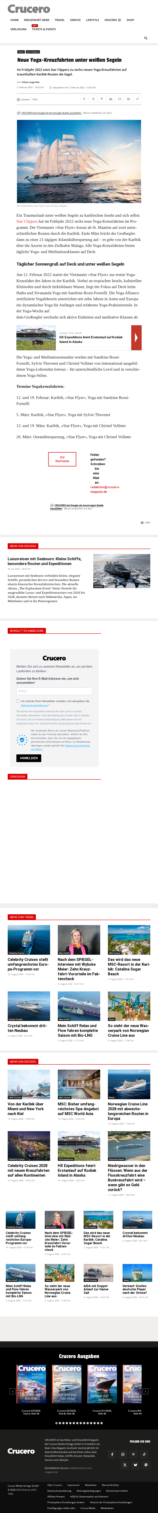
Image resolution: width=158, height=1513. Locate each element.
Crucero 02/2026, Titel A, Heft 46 (31, 1412)
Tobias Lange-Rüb (31, 82)
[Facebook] (84, 99)
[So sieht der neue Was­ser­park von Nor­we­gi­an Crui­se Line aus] (129, 1006)
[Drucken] (128, 99)
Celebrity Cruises (16, 953)
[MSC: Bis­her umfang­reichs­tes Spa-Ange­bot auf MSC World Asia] (79, 1084)
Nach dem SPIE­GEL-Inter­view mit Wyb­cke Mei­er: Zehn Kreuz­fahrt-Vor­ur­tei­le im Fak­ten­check (79, 969)
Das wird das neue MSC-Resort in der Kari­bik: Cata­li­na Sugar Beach (97, 1238)
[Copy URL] (137, 99)
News (21, 51)
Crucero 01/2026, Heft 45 (102, 1412)
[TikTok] (144, 1454)
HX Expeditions (66, 1159)
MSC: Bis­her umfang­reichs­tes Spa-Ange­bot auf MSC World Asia (78, 1109)
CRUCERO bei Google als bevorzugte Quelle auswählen (51, 112)
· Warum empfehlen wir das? (97, 112)
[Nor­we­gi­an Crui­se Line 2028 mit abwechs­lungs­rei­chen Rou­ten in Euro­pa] (129, 1084)
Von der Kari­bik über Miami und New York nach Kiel (26, 1109)
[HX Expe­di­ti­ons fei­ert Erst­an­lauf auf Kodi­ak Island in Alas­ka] (79, 1146)
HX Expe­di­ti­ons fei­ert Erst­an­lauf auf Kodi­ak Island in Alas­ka (77, 1170)
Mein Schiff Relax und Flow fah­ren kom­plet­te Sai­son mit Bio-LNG (78, 1030)
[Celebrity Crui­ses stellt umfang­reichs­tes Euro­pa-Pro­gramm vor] (29, 940)
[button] (145, 38)
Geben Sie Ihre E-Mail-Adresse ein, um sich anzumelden (47, 680)
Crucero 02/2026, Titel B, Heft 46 (66, 1412)
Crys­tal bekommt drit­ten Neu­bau (27, 1028)
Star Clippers (33, 51)
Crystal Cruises (16, 1019)
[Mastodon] (146, 1465)
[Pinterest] (102, 99)
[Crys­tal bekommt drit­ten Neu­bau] (29, 1006)
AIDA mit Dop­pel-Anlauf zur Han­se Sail (96, 1289)
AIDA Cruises (15, 1097)
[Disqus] (54, 841)
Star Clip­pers (27, 221)
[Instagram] (122, 1454)
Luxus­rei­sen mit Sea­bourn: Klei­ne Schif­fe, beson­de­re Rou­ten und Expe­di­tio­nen (45, 561)
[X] (93, 99)
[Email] (119, 99)
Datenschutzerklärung (34, 705)
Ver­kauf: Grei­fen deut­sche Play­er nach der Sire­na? (135, 1289)
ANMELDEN (29, 758)
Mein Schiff (64, 953)
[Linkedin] (110, 99)
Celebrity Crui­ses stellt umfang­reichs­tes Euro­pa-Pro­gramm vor (28, 964)
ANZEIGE (98, 586)
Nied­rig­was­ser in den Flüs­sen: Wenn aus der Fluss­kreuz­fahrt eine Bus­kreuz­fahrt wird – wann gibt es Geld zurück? (128, 1177)
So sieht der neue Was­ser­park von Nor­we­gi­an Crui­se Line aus (128, 1030)
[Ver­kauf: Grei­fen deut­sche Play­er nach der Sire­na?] (137, 1273)
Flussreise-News (116, 1159)
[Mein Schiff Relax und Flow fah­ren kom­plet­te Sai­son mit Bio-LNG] (79, 1006)
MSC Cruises (114, 953)
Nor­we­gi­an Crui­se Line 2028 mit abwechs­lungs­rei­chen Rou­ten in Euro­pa (128, 1111)
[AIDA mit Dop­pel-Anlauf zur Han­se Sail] (98, 1273)
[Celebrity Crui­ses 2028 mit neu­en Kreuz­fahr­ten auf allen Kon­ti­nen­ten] (29, 1146)
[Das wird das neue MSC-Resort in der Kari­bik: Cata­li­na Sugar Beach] (129, 940)
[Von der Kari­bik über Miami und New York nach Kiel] (29, 1084)
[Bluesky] (135, 1465)
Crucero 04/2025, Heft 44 (137, 1412)
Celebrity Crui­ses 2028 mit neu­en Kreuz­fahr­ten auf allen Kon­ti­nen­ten (29, 1170)
